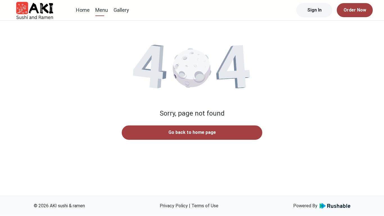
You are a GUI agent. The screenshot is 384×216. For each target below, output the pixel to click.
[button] (192, 67)
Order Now (355, 10)
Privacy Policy (174, 205)
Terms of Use (204, 205)
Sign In (314, 10)
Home (83, 10)
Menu (101, 10)
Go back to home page (192, 132)
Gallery (121, 10)
